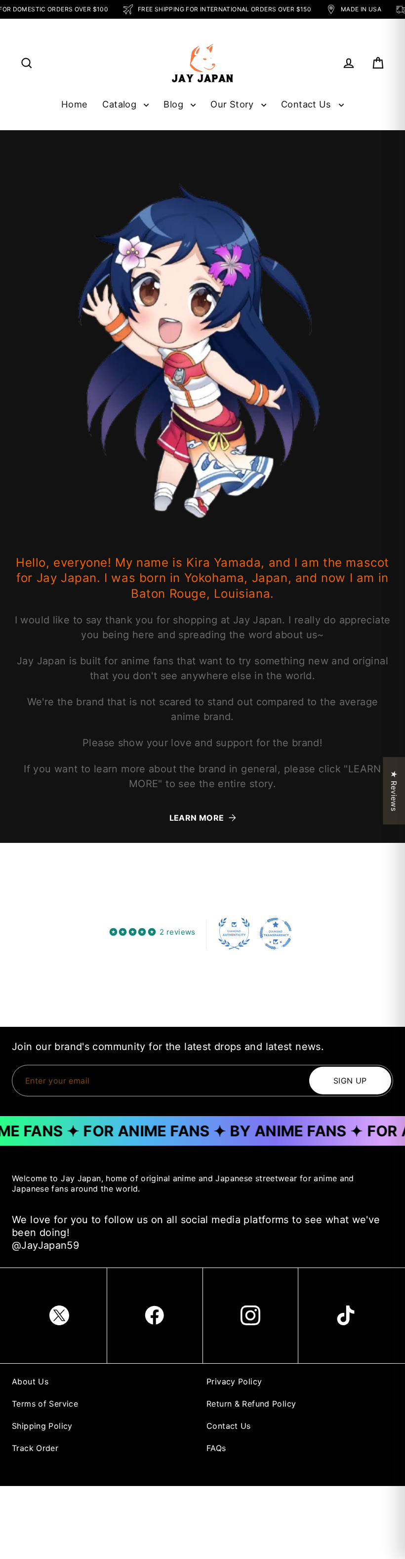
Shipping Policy (42, 1426)
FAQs (216, 1448)
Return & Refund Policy (251, 1404)
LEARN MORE (196, 818)
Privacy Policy (234, 1381)
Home (74, 104)
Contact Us (307, 104)
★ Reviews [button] (394, 790)
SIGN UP (350, 1081)
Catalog (120, 104)
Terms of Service (45, 1404)
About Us (30, 1381)
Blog (174, 104)
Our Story (233, 104)
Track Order (35, 1448)
